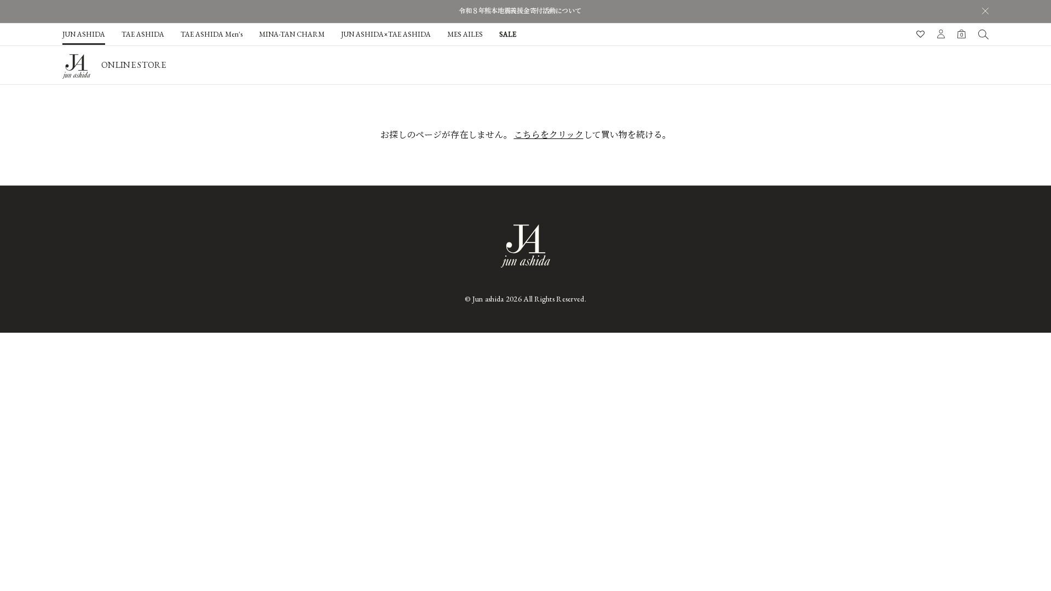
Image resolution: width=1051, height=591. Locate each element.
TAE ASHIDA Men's (211, 34)
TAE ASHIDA (143, 34)
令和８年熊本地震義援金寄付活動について (520, 11)
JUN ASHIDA (83, 34)
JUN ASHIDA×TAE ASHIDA (386, 34)
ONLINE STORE (133, 65)
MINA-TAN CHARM (292, 34)
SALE (507, 34)
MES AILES (465, 34)
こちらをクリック (549, 135)
